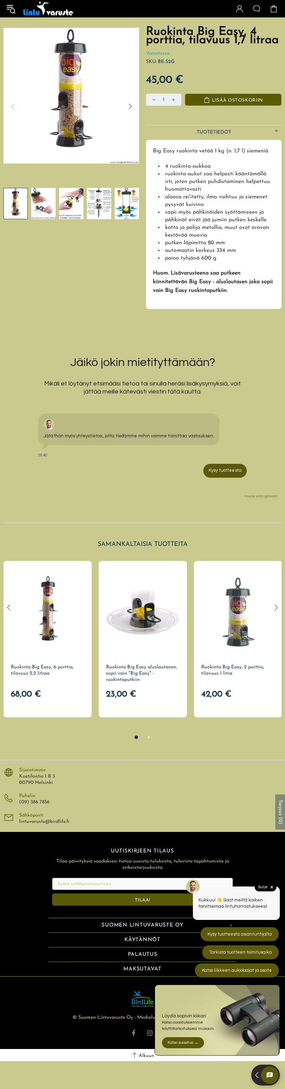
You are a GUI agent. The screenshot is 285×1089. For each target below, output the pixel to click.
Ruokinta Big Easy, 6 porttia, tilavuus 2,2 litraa (42, 670)
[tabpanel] (47, 639)
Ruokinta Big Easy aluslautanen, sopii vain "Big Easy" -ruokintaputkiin (141, 673)
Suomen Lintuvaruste (48, 8)
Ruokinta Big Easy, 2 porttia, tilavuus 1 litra (232, 670)
